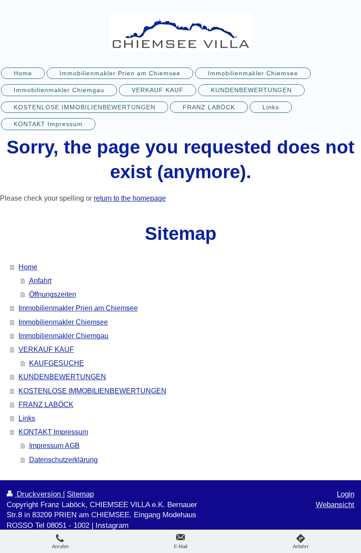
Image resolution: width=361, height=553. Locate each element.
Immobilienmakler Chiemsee (63, 322)
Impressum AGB (54, 445)
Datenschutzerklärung (63, 459)
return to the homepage (130, 198)
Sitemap (80, 494)
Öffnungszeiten (52, 294)
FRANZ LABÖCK (46, 404)
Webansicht (335, 505)
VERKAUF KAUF (46, 349)
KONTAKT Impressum (53, 432)
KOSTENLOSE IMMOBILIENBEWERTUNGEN (92, 391)
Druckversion (39, 494)
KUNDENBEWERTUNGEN (62, 377)
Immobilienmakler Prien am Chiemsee (78, 308)
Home (27, 267)
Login (345, 494)
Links (26, 418)
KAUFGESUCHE (56, 363)
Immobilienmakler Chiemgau (63, 336)
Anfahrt (40, 280)
